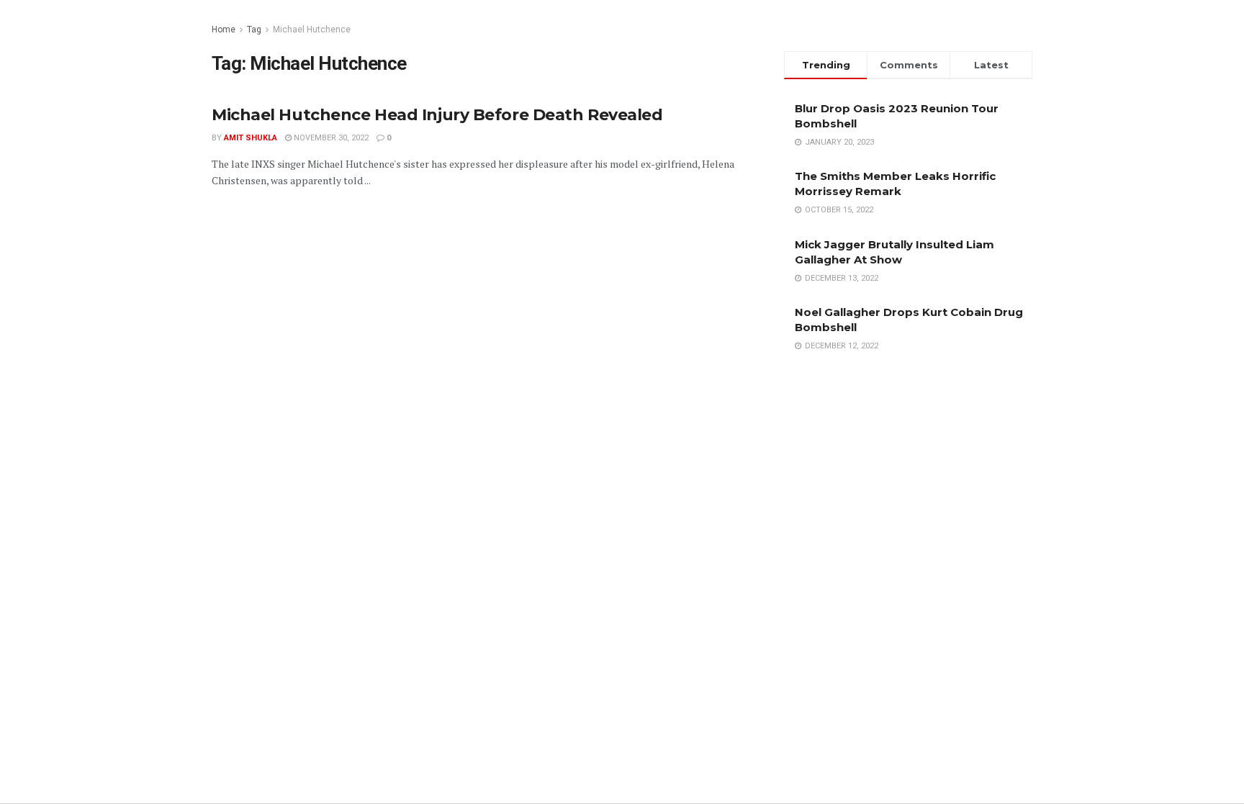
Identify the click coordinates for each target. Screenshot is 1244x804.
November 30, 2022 (330, 138)
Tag (254, 29)
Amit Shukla (250, 138)
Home (223, 29)
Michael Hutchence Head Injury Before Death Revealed (437, 115)
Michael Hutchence (312, 29)
